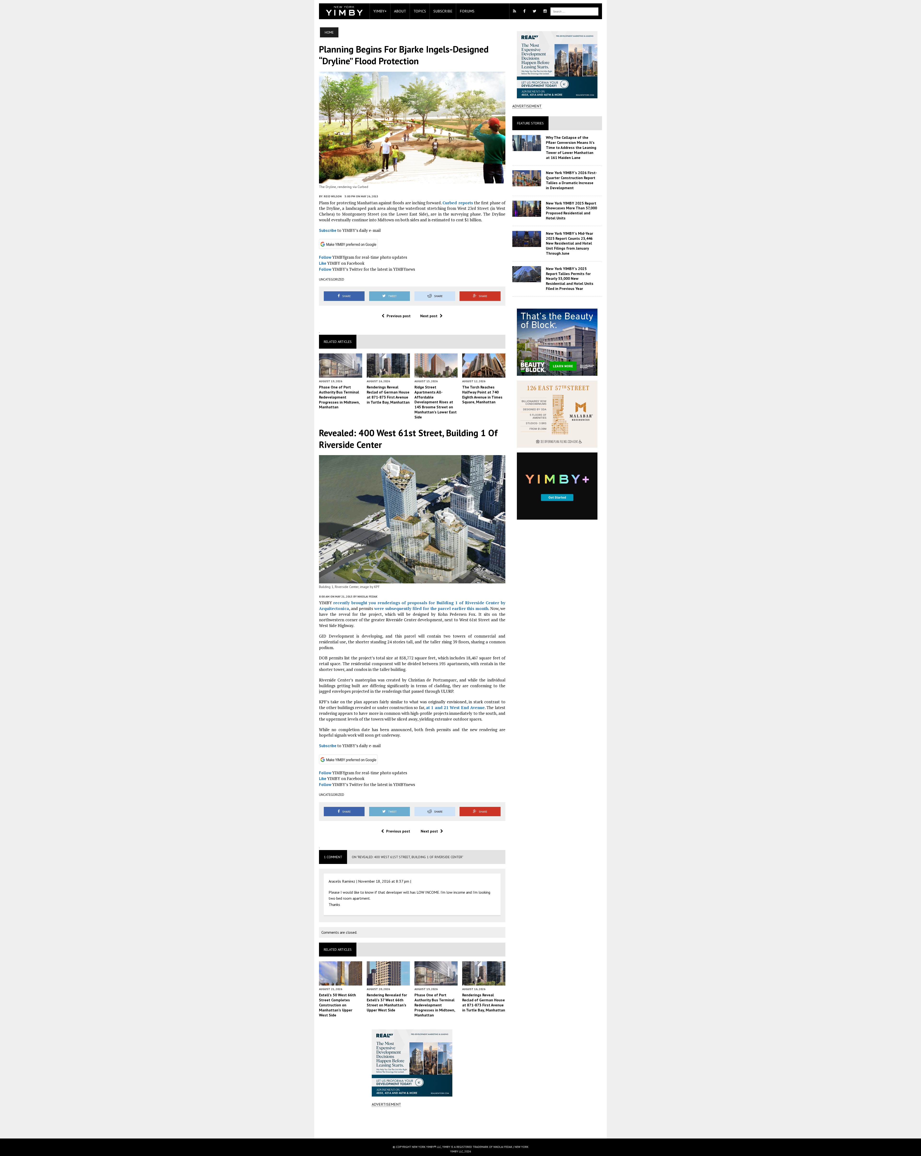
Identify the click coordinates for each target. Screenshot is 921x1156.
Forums (467, 11)
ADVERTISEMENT (386, 1104)
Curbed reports (458, 202)
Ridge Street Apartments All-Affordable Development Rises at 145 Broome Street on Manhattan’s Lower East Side (435, 402)
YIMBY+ (380, 11)
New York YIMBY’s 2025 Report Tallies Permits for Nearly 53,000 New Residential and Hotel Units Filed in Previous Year (569, 278)
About (400, 11)
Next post (428, 315)
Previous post (399, 315)
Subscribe (442, 11)
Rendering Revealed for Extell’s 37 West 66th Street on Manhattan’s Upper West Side (387, 1002)
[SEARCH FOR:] (574, 11)
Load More (412, 1122)
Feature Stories (530, 123)
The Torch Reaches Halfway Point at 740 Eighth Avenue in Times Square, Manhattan (482, 394)
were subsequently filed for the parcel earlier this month (431, 608)
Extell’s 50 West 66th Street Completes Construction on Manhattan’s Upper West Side (337, 1004)
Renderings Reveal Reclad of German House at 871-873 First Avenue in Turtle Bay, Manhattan (388, 394)
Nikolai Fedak (367, 596)
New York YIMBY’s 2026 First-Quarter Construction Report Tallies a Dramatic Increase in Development (571, 180)
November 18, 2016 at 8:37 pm (383, 881)
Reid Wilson (333, 196)
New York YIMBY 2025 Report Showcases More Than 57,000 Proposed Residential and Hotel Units (571, 210)
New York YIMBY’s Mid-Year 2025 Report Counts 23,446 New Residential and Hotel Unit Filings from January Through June (569, 243)
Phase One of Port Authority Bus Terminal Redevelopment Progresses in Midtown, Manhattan (339, 397)
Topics (419, 11)
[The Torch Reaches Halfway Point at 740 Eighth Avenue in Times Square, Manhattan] (483, 374)
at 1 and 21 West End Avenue (455, 707)
